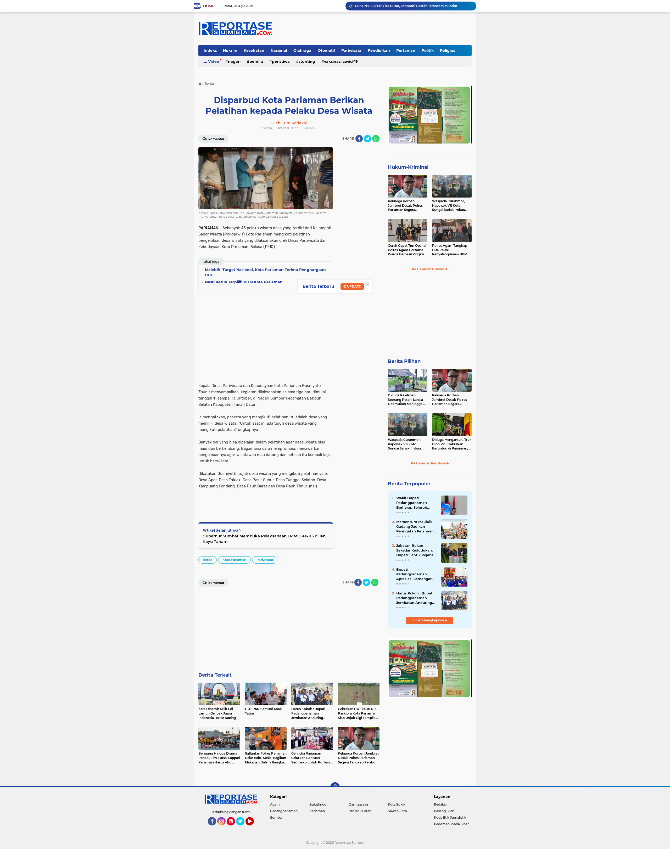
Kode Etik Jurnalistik (450, 817)
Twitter (242, 827)
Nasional (279, 50)
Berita (207, 560)
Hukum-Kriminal (408, 167)
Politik (428, 50)
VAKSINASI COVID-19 (341, 61)
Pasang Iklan (444, 811)
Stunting (307, 61)
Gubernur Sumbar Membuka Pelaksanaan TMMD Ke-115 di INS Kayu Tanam (264, 538)
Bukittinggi (318, 804)
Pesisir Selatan (360, 811)
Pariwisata (351, 50)
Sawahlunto (397, 811)
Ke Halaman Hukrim (428, 269)
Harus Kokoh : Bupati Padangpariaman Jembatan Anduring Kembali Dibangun (415, 598)
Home (208, 6)
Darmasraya (358, 804)
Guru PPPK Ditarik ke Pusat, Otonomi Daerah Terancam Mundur (406, 6)
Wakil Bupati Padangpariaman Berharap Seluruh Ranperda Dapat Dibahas (411, 503)
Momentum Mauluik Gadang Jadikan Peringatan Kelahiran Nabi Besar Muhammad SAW (415, 527)
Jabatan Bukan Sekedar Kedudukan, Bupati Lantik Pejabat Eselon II (415, 550)
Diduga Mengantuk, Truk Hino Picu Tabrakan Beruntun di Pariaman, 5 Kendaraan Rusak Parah (452, 444)
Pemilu (256, 61)
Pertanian (405, 50)
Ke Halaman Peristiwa (428, 463)
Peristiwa (281, 61)
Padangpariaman (284, 811)
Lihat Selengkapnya (429, 620)
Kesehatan (254, 50)
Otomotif (326, 50)
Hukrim (230, 50)
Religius (447, 50)
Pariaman (317, 811)
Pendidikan (379, 50)
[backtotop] (335, 787)
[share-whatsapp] (375, 138)
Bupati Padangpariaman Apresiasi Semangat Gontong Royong (414, 574)
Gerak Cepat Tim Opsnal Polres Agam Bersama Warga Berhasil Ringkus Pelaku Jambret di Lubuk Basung (407, 250)
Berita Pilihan (404, 361)
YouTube (253, 827)
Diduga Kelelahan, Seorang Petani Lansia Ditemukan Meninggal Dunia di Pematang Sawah (405, 399)
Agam (275, 804)
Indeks (210, 50)
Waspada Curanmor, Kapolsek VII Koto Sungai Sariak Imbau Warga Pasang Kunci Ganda (448, 205)
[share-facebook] (359, 138)
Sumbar (276, 817)
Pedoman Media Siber (451, 824)
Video (213, 61)
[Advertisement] (358, 225)
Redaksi (440, 804)
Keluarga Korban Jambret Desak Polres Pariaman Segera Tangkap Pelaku (405, 205)
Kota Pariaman (234, 560)
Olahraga (302, 50)
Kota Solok (396, 804)
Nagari (234, 61)
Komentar (216, 139)
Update (353, 286)
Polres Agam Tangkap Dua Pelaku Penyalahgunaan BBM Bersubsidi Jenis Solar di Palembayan (451, 250)
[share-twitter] (367, 138)
